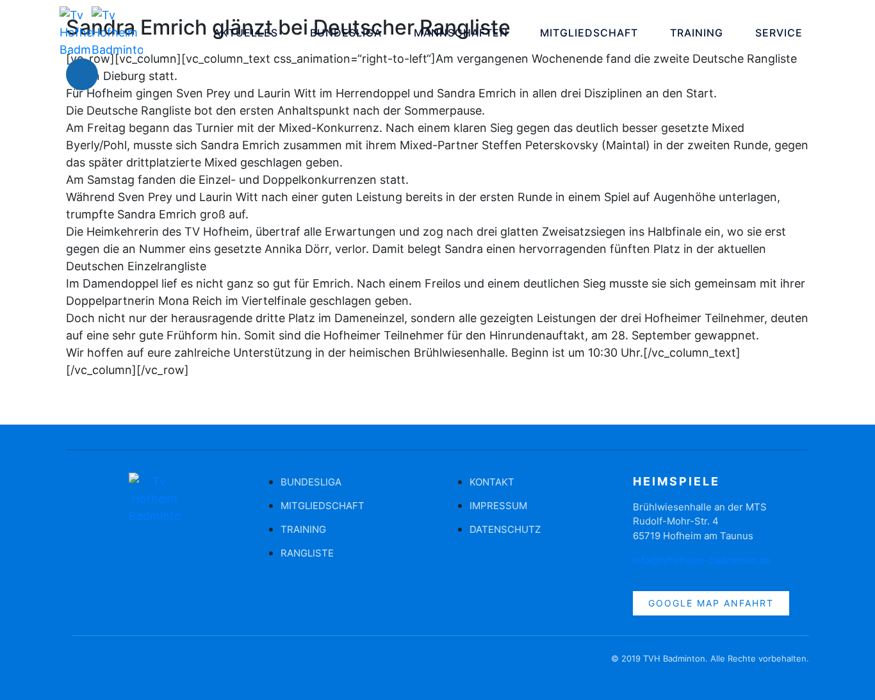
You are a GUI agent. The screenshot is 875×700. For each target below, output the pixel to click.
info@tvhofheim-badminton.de (702, 560)
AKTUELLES (245, 32)
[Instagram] (120, 74)
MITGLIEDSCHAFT (589, 32)
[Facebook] (82, 74)
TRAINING (696, 32)
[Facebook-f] (82, 665)
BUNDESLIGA (346, 32)
